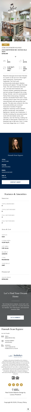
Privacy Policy (22, 402)
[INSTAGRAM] (13, 384)
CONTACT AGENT (15, 182)
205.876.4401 (6, 166)
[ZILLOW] (17, 384)
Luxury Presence (15, 394)
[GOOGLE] (21, 384)
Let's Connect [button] (15, 317)
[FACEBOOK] (9, 384)
